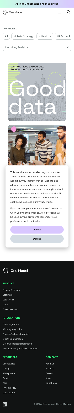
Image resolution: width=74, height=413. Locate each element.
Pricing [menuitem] (6, 368)
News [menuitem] (48, 378)
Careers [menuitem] (49, 373)
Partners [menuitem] (50, 368)
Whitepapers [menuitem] (9, 373)
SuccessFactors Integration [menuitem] (16, 334)
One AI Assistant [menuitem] (10, 309)
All (6, 36)
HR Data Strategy (23, 36)
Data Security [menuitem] (9, 392)
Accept (37, 229)
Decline (37, 238)
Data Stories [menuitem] (8, 299)
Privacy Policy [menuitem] (9, 387)
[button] (68, 12)
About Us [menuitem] (50, 363)
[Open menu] (59, 12)
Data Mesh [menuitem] (8, 295)
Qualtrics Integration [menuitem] (13, 339)
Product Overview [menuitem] (11, 290)
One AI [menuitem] (6, 304)
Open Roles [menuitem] (51, 383)
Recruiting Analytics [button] (16, 47)
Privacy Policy (44, 201)
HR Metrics (45, 36)
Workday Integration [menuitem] (12, 329)
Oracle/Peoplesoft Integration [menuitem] (17, 343)
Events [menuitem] (6, 378)
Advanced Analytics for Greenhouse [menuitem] (20, 348)
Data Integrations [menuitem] (11, 324)
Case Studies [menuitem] (9, 363)
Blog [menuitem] (5, 383)
